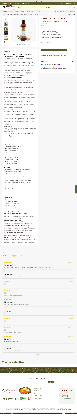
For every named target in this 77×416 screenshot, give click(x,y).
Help (67, 413)
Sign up (51, 382)
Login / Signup (62, 413)
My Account (61, 8)
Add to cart (47, 50)
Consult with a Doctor (25, 11)
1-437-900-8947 (16, 3)
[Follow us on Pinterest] (11, 399)
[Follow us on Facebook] (4, 399)
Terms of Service (37, 400)
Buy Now (61, 50)
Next (73, 14)
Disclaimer (36, 393)
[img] (45, 24)
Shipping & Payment (38, 398)
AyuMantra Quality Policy (38, 396)
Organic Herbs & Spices (35, 11)
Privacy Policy (36, 390)
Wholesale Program (25, 3)
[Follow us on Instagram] (9, 399)
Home (3, 11)
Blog (16, 11)
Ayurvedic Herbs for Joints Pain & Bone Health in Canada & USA (17, 14)
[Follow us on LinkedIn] (15, 399)
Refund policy (37, 401)
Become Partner (37, 388)
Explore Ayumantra (9, 11)
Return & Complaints (38, 392)
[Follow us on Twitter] (6, 399)
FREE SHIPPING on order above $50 (50, 53)
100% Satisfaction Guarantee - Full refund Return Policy (55, 55)
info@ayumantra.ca (7, 3)
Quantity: (43, 45)
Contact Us (72, 3)
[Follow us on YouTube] (13, 399)
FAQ (61, 3)
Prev (69, 14)
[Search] (54, 7)
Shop (18, 11)
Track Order (66, 3)
